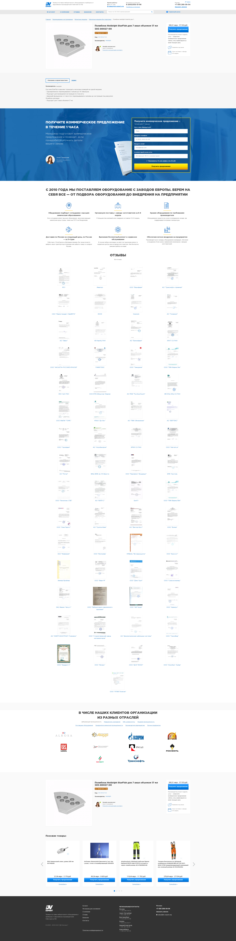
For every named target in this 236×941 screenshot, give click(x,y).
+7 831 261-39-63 (124, 927)
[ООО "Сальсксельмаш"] (172, 569)
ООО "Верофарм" (136, 287)
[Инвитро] (99, 276)
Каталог (85, 905)
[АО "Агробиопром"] (99, 436)
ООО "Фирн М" (99, 580)
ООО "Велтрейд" (100, 554)
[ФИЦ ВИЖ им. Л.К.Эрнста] (100, 462)
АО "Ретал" (64, 474)
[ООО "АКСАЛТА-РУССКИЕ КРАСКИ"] (63, 356)
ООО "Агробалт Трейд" (172, 665)
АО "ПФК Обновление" (136, 420)
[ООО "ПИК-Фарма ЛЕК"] (172, 489)
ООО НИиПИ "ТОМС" (63, 420)
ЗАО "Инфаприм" (64, 554)
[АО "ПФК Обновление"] (136, 409)
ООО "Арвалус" (172, 607)
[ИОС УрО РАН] (63, 382)
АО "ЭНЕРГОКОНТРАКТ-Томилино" (64, 636)
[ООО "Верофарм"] (136, 276)
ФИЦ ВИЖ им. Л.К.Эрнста (100, 474)
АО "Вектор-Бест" (136, 527)
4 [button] (121, 891)
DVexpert (49, 908)
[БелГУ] (136, 489)
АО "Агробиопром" (100, 447)
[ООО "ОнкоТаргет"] (63, 516)
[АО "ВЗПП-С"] (99, 489)
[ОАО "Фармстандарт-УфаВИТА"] (63, 302)
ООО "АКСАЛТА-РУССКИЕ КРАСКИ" (63, 367)
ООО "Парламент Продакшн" (136, 474)
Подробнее (62, 884)
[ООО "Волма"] (172, 516)
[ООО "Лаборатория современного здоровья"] (100, 596)
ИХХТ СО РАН (172, 340)
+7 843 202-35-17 (124, 923)
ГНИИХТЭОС (99, 367)
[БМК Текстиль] (172, 462)
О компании (64, 12)
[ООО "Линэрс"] (99, 653)
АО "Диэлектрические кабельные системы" (136, 636)
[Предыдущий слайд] (42, 864)
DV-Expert (48, 4)
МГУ (63, 287)
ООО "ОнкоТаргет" (64, 527)
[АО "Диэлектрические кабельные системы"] (136, 624)
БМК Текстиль (172, 474)
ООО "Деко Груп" (136, 580)
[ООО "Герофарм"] (63, 436)
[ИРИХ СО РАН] (136, 436)
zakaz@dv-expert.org (116, 6)
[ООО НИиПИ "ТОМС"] (63, 409)
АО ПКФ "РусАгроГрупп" (136, 394)
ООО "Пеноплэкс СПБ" (63, 500)
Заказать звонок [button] (181, 7)
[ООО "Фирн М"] (99, 569)
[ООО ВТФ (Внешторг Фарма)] (99, 382)
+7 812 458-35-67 (124, 914)
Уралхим (136, 314)
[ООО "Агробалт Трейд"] (172, 653)
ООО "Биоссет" (172, 554)
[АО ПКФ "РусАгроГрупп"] (136, 382)
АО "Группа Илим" (99, 527)
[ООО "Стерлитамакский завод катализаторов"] (99, 624)
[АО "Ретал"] (63, 462)
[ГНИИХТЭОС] (99, 356)
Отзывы (77, 12)
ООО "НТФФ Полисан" (118, 691)
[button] (112, 50)
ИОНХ (100, 314)
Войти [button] (188, 1)
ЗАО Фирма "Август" (63, 607)
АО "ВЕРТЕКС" (172, 420)
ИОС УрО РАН (64, 394)
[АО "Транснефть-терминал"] (172, 276)
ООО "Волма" (172, 527)
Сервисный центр (174, 11)
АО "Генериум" (172, 314)
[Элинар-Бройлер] (63, 569)
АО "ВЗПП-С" (100, 500)
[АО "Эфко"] (63, 329)
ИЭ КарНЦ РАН (99, 340)
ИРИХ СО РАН (136, 447)
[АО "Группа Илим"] (100, 516)
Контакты (100, 12)
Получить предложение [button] (178, 29)
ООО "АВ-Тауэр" (136, 607)
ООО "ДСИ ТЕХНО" (136, 665)
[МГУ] (63, 276)
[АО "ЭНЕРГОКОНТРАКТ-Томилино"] (63, 624)
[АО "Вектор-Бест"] (136, 516)
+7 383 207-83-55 (125, 931)
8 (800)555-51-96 (133, 4)
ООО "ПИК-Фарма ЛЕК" (172, 500)
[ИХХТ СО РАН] (172, 329)
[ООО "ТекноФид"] (172, 624)
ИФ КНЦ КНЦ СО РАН (172, 394)
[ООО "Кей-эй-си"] (172, 436)
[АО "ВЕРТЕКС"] (172, 409)
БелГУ (136, 500)
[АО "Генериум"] (172, 302)
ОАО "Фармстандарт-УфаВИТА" (64, 314)
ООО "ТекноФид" (172, 636)
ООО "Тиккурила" (136, 367)
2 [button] (117, 891)
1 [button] (114, 891)
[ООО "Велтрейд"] (99, 542)
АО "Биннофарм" (136, 340)
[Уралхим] (136, 302)
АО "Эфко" (64, 340)
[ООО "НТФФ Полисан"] (118, 680)
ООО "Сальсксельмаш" (172, 580)
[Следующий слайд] (194, 864)
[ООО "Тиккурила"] (136, 356)
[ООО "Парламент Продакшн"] (136, 462)
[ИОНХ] (99, 302)
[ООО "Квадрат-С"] (63, 653)
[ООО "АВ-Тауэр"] (136, 596)
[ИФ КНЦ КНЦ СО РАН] (172, 382)
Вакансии (87, 12)
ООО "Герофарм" (63, 447)
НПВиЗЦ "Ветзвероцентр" (136, 554)
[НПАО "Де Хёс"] (99, 409)
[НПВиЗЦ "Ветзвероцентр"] (136, 542)
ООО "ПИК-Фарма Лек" (172, 367)
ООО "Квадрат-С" (63, 665)
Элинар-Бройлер (64, 580)
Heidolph (108, 40)
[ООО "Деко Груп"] (136, 569)
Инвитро (100, 287)
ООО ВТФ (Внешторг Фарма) (99, 394)
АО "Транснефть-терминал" (172, 287)
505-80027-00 (102, 37)
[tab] (58, 80)
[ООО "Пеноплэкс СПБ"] (63, 489)
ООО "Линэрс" (100, 665)
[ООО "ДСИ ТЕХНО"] (136, 653)
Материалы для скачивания (91, 908)
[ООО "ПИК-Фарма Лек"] (172, 356)
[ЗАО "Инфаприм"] (63, 542)
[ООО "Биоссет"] (172, 542)
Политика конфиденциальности (93, 930)
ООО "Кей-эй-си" (172, 447)
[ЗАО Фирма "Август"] (63, 596)
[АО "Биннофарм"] (136, 329)
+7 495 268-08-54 (182, 4)
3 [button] (119, 891)
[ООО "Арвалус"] (172, 596)
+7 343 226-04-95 (125, 919)
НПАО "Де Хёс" (99, 420)
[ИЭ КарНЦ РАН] (99, 329)
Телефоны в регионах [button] (133, 7)
